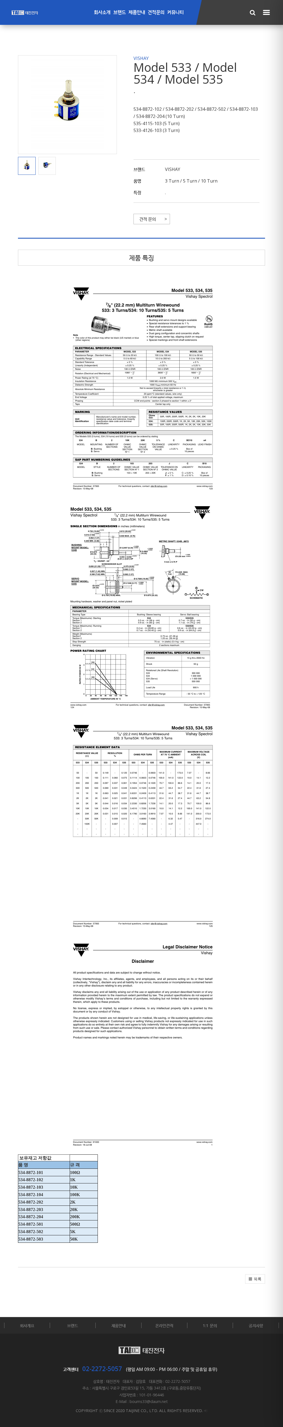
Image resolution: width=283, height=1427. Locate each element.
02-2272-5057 (102, 1368)
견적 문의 (147, 219)
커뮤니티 (175, 12)
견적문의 (156, 12)
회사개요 (27, 1325)
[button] (28, 166)
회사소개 (102, 12)
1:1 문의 (210, 1325)
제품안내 (137, 12)
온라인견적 (164, 1325)
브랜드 (119, 12)
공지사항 (256, 1325)
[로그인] (205, 1410)
